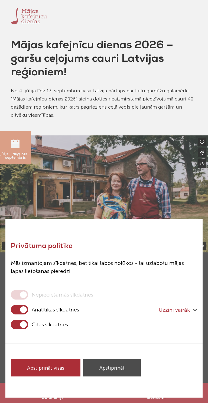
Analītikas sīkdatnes (55, 310)
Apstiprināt (112, 368)
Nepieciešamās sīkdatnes (62, 295)
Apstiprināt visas (45, 368)
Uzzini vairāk (174, 310)
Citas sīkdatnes (50, 324)
